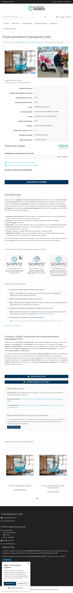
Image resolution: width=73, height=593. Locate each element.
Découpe (29, 126)
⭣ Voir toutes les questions (13, 325)
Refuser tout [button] (23, 583)
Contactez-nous (10, 29)
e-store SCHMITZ (59, 556)
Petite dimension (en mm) (24, 98)
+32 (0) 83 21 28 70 (9, 521)
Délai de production (26, 140)
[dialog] (16, 576)
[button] (16, 588)
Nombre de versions (25, 88)
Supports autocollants (20, 42)
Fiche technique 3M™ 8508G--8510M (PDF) (21, 162)
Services (53, 23)
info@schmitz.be (8, 540)
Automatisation (40, 23)
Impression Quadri (26, 112)
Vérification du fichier (25, 135)
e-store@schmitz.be (9, 517)
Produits (15, 23)
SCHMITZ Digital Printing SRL (49, 553)
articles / (64, 17)
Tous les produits (8, 42)
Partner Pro (27, 23)
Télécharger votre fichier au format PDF (19, 153)
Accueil (6, 23)
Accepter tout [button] (10, 583)
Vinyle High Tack (26, 399)
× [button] (28, 564)
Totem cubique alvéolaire (40, 399)
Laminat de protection (25, 121)
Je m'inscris (7, 560)
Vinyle (30, 107)
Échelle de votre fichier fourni (22, 130)
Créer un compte (57, 1)
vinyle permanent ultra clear (45, 314)
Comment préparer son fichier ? (38, 382)
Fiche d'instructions (38, 376)
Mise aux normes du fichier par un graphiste (32, 405)
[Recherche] (45, 17)
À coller (29, 116)
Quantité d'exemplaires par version (21, 93)
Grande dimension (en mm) (23, 102)
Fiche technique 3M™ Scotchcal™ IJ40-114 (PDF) (23, 165)
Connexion (67, 1)
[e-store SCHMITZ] (36, 8)
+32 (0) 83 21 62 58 (9, 543)
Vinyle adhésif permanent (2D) (35, 42)
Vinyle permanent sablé (20, 486)
